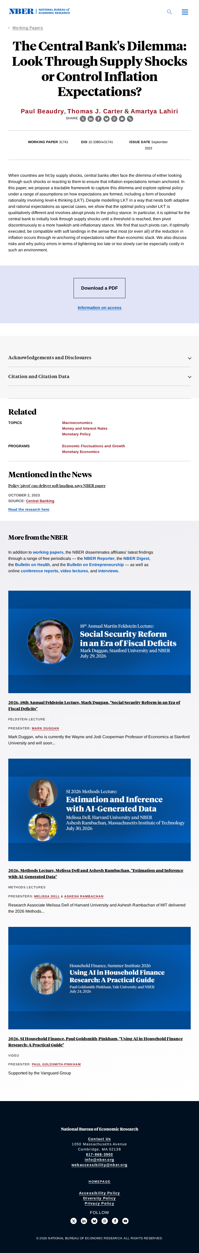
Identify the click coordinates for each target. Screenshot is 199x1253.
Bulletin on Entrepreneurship (95, 564)
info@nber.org (99, 1159)
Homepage (100, 1181)
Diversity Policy (99, 1198)
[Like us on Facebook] (115, 1221)
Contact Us (99, 1139)
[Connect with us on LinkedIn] (84, 1221)
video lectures (74, 571)
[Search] (169, 12)
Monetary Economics (81, 452)
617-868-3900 (99, 1154)
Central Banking (40, 501)
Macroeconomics (77, 423)
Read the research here (28, 509)
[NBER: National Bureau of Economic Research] (43, 13)
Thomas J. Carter (95, 111)
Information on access (100, 307)
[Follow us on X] (73, 1221)
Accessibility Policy (99, 1193)
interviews (108, 571)
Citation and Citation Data (38, 376)
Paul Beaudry (42, 111)
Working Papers (27, 28)
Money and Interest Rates (85, 428)
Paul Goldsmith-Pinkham (56, 1064)
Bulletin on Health (32, 564)
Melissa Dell (47, 896)
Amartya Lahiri (154, 111)
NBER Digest (136, 558)
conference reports (39, 571)
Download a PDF (99, 288)
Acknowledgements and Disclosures (49, 357)
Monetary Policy (76, 434)
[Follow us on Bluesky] (94, 1221)
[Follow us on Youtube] (125, 1221)
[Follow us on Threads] (105, 1221)
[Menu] (185, 12)
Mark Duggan (45, 728)
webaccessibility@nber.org (99, 1165)
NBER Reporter (99, 558)
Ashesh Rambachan (84, 896)
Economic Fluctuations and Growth (93, 446)
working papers (48, 552)
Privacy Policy (99, 1203)
